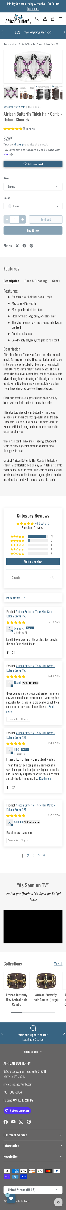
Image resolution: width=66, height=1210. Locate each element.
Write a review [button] (33, 561)
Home (6, 44)
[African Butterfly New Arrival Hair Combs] (16, 980)
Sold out (45, 219)
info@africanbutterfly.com (18, 1084)
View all (58, 963)
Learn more (33, 8)
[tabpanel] (33, 385)
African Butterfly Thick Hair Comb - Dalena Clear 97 (35, 44)
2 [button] (28, 855)
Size (6, 178)
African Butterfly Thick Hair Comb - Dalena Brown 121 (30, 735)
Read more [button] (45, 778)
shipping (18, 144)
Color (7, 198)
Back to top (31, 1051)
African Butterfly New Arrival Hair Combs (16, 999)
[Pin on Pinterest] (31, 245)
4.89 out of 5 (42, 523)
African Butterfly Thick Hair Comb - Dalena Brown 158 (30, 613)
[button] (52, 19)
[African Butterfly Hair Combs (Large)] (46, 980)
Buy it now (33, 230)
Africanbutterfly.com (14, 107)
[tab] (11, 280)
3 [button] (33, 855)
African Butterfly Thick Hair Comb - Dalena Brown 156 (30, 668)
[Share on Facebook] (24, 245)
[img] (15, 622)
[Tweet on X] (17, 245)
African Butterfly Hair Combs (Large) (46, 997)
